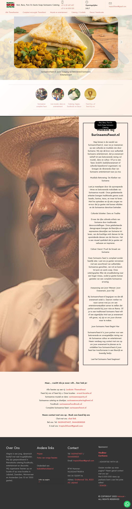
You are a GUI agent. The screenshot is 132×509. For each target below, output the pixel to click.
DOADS (103, 485)
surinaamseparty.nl (78, 396)
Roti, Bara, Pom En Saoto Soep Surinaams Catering (37, 4)
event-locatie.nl (84, 393)
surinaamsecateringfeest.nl (80, 400)
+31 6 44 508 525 (67, 8)
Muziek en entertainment (58, 12)
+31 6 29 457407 (67, 5)
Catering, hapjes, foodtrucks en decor (74, 105)
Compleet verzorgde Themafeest (34, 12)
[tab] (50, 481)
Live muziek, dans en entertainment (58, 105)
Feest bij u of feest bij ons (90, 105)
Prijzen (39, 453)
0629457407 (64, 422)
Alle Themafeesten (12, 12)
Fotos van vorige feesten (47, 457)
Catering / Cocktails (78, 12)
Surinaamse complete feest (41, 105)
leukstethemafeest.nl (45, 468)
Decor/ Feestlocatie (97, 12)
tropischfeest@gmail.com (117, 6)
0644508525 (73, 456)
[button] (11, 42)
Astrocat (120, 496)
